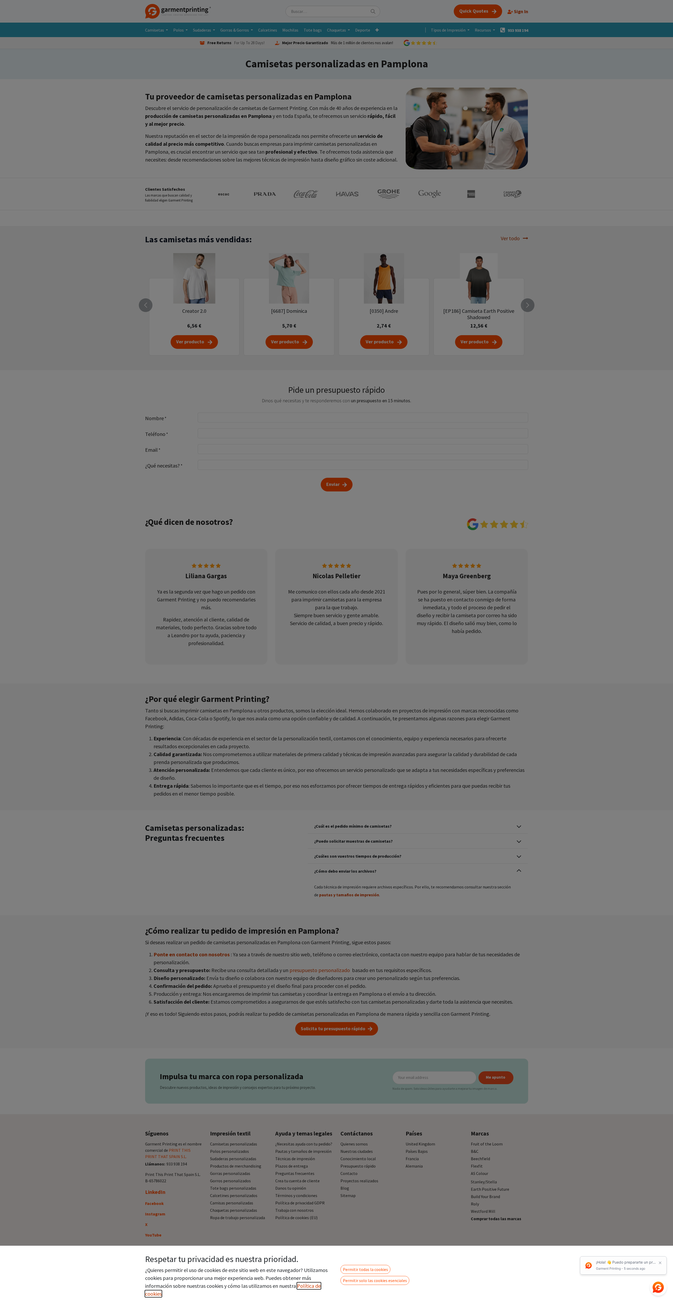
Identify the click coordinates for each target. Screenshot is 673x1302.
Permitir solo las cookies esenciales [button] (375, 1280)
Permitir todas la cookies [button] (365, 1269)
